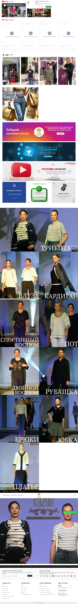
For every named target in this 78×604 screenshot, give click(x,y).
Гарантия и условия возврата (45, 592)
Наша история (24, 588)
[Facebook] (41, 576)
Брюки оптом (5, 590)
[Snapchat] (71, 576)
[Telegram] (56, 576)
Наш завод (23, 590)
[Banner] (11, 71)
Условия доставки (43, 586)
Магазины (14, 495)
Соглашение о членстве (44, 588)
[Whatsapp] (47, 576)
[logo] (39, 495)
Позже (42, 6)
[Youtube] (74, 576)
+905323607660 (61, 591)
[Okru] (65, 576)
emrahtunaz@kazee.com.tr (63, 595)
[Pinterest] (68, 576)
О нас (22, 586)
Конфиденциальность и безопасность (47, 594)
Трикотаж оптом (5, 592)
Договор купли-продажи (44, 590)
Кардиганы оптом (5, 598)
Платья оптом (5, 588)
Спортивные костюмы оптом (8, 596)
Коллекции (5, 495)
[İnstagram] (44, 576)
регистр (30, 575)
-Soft (39, 602)
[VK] (62, 576)
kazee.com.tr (22, 491)
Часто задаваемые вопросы (26, 594)
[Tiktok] (59, 576)
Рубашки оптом (5, 586)
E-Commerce (42, 602)
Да (48, 6)
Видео (21, 495)
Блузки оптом (5, 594)
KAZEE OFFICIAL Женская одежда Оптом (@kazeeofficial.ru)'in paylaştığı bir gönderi (19, 49)
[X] (50, 576)
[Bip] (53, 576)
